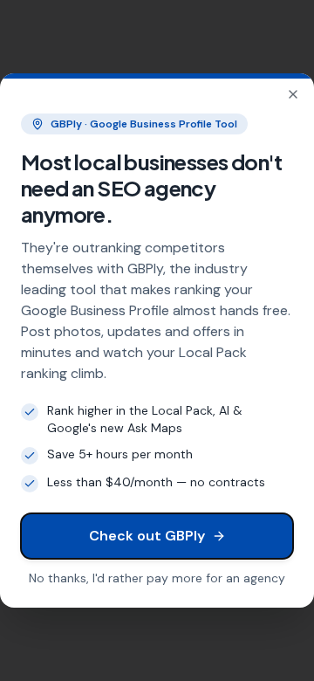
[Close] (293, 94)
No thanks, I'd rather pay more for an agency (157, 578)
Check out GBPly (147, 535)
